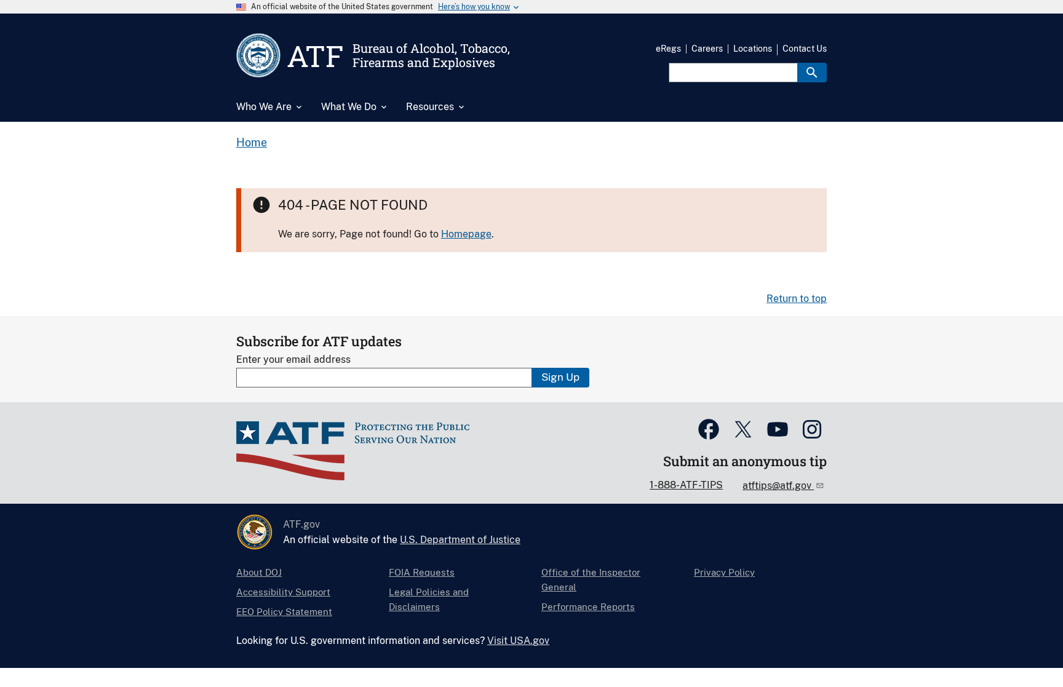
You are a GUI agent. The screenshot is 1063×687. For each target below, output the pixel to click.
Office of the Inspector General (590, 579)
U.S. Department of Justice (460, 540)
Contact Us (804, 48)
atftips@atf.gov (778, 485)
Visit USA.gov (518, 640)
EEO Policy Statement (284, 611)
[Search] (812, 72)
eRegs (668, 48)
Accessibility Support (283, 592)
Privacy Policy (724, 572)
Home (251, 142)
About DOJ (259, 572)
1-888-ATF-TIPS (686, 485)
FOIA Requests (422, 572)
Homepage (466, 234)
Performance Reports (588, 607)
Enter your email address (293, 359)
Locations (752, 48)
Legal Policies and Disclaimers (429, 599)
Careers (707, 48)
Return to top (796, 298)
